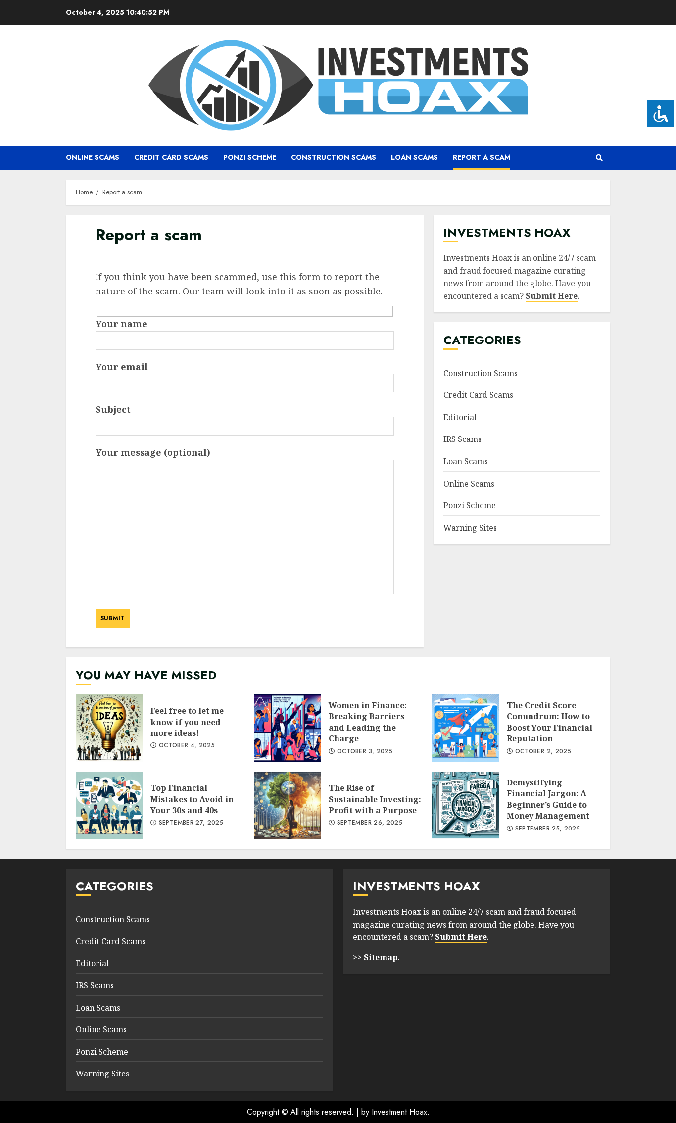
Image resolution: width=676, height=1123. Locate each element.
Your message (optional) (153, 452)
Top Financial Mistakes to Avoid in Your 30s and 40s (109, 805)
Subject (113, 409)
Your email (122, 367)
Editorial (460, 417)
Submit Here (552, 296)
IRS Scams (462, 439)
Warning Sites (470, 527)
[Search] (599, 157)
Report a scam (481, 157)
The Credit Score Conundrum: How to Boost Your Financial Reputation (465, 728)
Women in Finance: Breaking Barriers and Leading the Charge (287, 728)
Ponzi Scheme (249, 157)
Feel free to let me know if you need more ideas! (109, 728)
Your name (121, 324)
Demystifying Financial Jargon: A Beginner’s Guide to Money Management (465, 805)
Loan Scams (414, 157)
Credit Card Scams (171, 157)
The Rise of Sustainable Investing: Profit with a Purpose (287, 805)
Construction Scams (333, 157)
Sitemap (381, 957)
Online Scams (92, 157)
